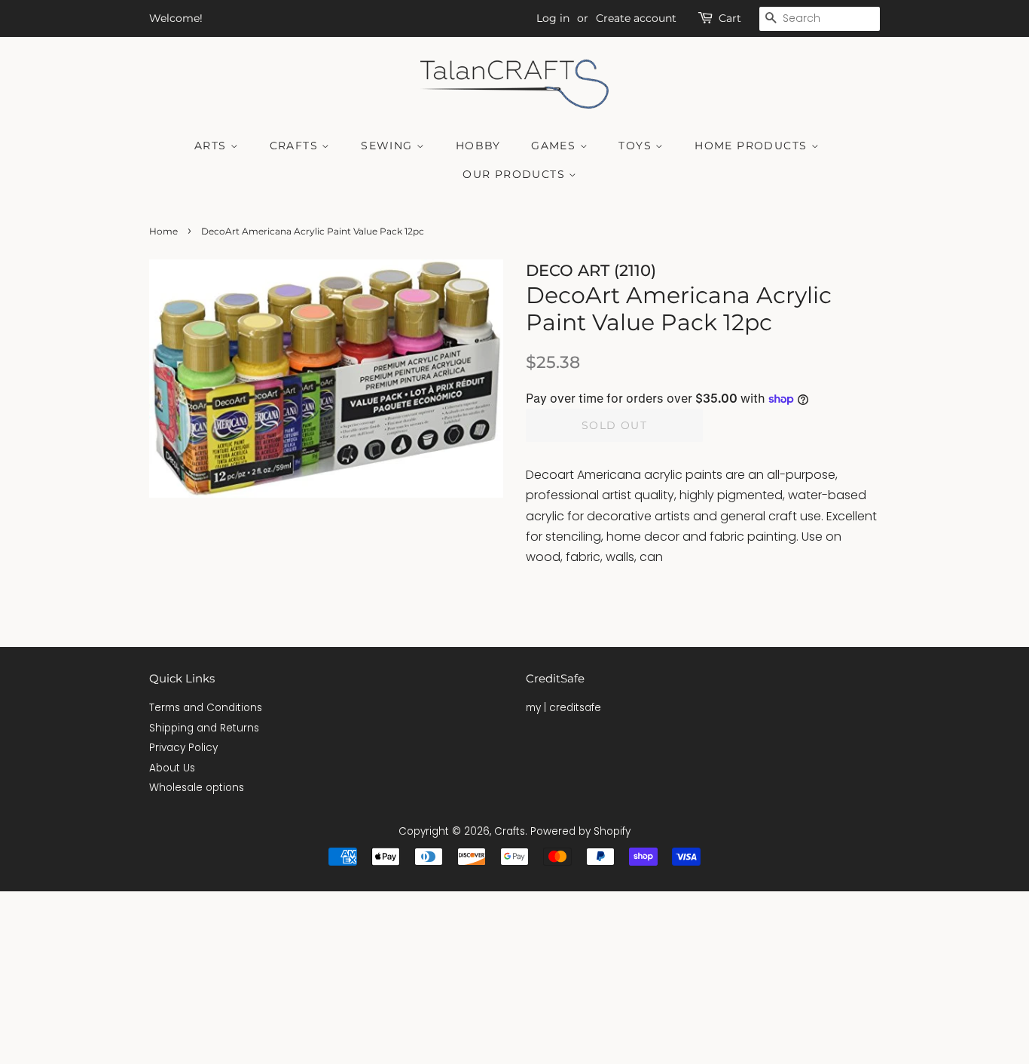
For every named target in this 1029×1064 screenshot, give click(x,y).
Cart (730, 18)
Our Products (516, 174)
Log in (552, 18)
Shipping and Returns (204, 728)
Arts (212, 145)
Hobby (478, 145)
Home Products (753, 145)
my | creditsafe (563, 708)
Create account (636, 18)
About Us (172, 768)
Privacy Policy (183, 748)
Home (163, 231)
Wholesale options (196, 787)
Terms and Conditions (205, 708)
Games (555, 145)
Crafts (296, 145)
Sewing (389, 145)
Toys (636, 145)
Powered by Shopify (580, 831)
